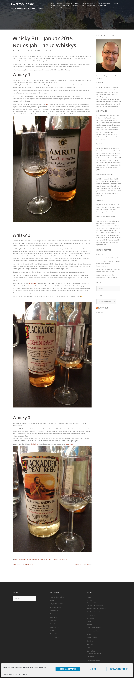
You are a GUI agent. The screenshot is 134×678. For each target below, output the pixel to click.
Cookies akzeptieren (68, 669)
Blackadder (33, 283)
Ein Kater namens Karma (95, 605)
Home (53, 3)
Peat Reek (69, 444)
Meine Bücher (54, 610)
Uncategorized (54, 627)
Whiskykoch (63, 559)
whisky (56, 559)
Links (82, 5)
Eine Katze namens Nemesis (96, 608)
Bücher (59, 3)
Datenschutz (16, 674)
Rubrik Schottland (109, 130)
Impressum (24, 674)
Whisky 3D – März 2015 (82, 565)
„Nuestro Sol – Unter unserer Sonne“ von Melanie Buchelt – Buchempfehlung (108, 263)
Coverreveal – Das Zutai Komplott (107, 258)
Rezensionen (54, 614)
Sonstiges (66, 5)
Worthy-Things (55, 5)
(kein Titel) (99, 254)
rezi (35, 51)
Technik (115, 3)
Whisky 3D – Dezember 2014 (23, 565)
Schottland (68, 3)
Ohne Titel (99, 312)
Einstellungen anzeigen (118, 669)
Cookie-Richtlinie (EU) (94, 653)
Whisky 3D (48, 51)
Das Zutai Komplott (93, 612)
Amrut (48, 104)
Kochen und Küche (104, 3)
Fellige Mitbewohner (88, 3)
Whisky (77, 3)
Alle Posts (75, 5)
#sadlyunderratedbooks (58, 597)
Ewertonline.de (22, 4)
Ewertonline (103, 308)
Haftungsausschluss (57, 8)
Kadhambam (31, 559)
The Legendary (48, 559)
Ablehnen (93, 669)
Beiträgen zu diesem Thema (105, 155)
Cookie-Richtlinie (7, 674)
